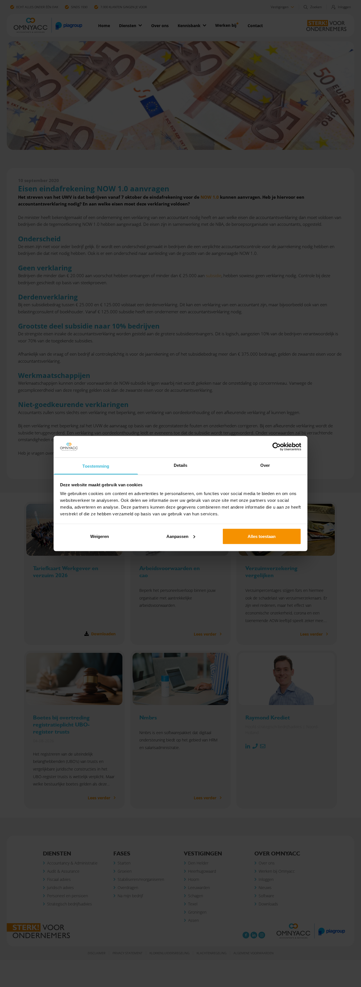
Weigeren (99, 536)
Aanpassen (177, 536)
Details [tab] (181, 465)
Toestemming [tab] (95, 466)
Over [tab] (265, 465)
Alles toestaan (262, 536)
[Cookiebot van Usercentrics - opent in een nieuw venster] (276, 447)
